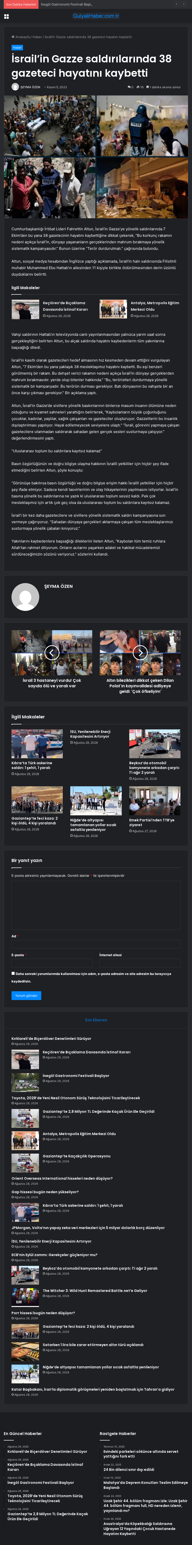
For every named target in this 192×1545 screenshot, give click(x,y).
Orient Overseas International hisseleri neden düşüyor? (62, 1178)
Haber (37, 37)
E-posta (19, 955)
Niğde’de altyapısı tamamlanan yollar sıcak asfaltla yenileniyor (93, 825)
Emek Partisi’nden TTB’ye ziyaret (151, 822)
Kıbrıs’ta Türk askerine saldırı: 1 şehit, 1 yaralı (32, 765)
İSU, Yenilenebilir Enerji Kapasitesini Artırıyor (90, 734)
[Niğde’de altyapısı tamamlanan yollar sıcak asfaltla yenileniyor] (96, 800)
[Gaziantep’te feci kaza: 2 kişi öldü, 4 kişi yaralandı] (37, 800)
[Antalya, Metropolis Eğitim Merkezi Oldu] (113, 309)
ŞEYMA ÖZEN (30, 87)
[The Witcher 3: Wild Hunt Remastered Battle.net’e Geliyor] (25, 1297)
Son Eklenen (96, 1020)
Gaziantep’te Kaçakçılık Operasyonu (76, 1156)
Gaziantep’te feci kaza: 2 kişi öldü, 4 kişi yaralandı (35, 821)
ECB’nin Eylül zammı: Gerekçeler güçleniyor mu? (55, 1254)
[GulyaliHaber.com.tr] (96, 16)
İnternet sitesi (111, 955)
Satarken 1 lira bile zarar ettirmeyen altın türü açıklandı (93, 1344)
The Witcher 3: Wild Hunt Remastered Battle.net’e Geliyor (95, 1290)
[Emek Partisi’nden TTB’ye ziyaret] (154, 800)
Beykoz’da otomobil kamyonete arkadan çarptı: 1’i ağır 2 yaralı (154, 767)
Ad (15, 936)
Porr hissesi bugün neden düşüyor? (43, 1312)
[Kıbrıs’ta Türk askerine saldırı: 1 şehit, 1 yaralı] (37, 743)
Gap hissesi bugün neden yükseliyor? (45, 1191)
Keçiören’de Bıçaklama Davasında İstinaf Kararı (86, 1052)
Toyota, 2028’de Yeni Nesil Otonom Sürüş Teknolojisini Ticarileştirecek (76, 1097)
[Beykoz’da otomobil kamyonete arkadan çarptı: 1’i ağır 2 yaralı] (154, 743)
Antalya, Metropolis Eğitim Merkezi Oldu (79, 1133)
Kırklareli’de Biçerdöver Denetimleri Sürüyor (51, 1038)
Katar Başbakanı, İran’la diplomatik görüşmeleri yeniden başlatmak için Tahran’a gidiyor (93, 1389)
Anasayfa (22, 37)
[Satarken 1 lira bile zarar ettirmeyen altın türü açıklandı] (25, 1351)
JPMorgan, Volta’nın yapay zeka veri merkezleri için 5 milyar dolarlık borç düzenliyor (88, 1227)
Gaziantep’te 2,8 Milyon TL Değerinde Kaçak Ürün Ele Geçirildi (98, 1111)
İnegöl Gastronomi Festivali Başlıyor (68, 4)
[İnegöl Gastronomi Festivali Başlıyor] (25, 1082)
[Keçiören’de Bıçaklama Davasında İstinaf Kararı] (25, 310)
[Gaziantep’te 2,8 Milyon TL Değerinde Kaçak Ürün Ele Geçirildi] (25, 1118)
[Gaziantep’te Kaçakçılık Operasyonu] (25, 1163)
